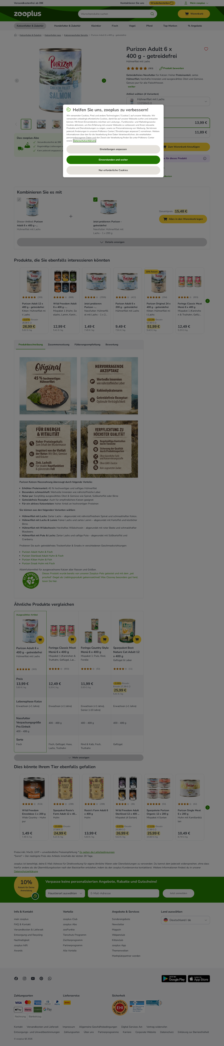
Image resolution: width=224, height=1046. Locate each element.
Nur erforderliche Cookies (113, 170)
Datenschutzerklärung (85, 140)
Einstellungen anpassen (113, 149)
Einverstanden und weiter (113, 159)
